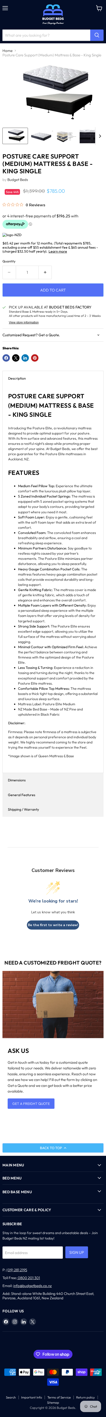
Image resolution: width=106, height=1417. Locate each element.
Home (7, 50)
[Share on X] (15, 358)
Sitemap (53, 1402)
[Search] (97, 35)
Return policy (85, 1397)
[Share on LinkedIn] (25, 358)
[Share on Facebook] (6, 358)
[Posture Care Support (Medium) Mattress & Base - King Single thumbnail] (15, 136)
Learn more (58, 251)
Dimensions (17, 780)
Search (11, 1397)
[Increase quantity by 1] (45, 272)
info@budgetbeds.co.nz (32, 1285)
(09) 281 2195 (16, 1270)
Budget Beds (17, 179)
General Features (21, 795)
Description (17, 378)
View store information (24, 322)
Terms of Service (59, 1397)
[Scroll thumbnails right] (99, 136)
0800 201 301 (28, 1277)
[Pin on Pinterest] (34, 358)
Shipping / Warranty (23, 809)
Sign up (76, 1252)
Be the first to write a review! (53, 925)
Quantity (9, 261)
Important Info (31, 1397)
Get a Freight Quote (31, 1103)
